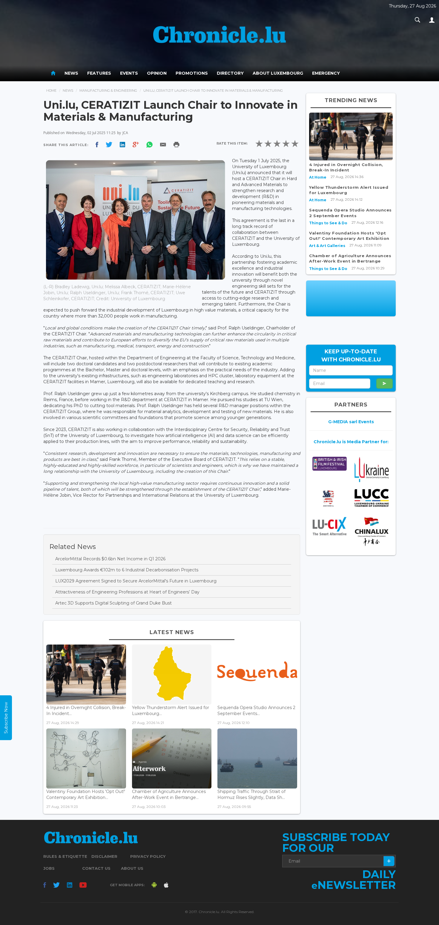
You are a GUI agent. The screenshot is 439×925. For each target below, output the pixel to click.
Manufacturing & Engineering (108, 90)
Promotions (192, 73)
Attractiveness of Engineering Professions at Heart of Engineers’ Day (127, 592)
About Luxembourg (278, 73)
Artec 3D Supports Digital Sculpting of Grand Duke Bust (113, 603)
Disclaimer (104, 856)
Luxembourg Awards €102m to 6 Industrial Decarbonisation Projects (126, 570)
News (71, 73)
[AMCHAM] (329, 498)
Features (99, 73)
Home (51, 90)
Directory (230, 73)
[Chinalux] (371, 531)
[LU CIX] (329, 526)
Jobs (49, 868)
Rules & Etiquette (65, 856)
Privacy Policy (147, 856)
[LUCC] (371, 498)
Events (129, 73)
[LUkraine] (371, 469)
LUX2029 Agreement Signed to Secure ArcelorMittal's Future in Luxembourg (136, 581)
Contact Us (96, 868)
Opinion (157, 73)
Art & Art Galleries (327, 245)
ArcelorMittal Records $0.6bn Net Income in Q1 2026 (110, 559)
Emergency (326, 73)
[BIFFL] (329, 463)
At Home (317, 177)
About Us (132, 868)
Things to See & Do (328, 223)
